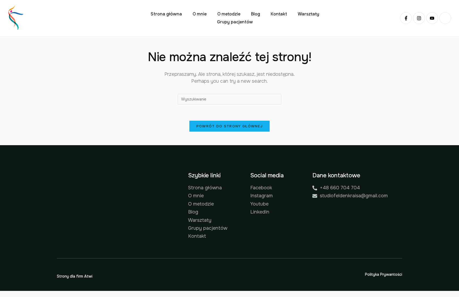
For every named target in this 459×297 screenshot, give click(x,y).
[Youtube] (432, 18)
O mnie (200, 14)
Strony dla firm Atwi (74, 276)
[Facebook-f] (406, 18)
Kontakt (279, 14)
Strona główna (166, 14)
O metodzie (228, 14)
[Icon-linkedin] (445, 18)
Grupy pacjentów (235, 22)
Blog (255, 14)
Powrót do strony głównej (229, 126)
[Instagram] (419, 18)
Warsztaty (308, 14)
